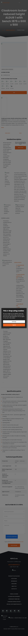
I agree (14, 325)
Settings (14, 321)
